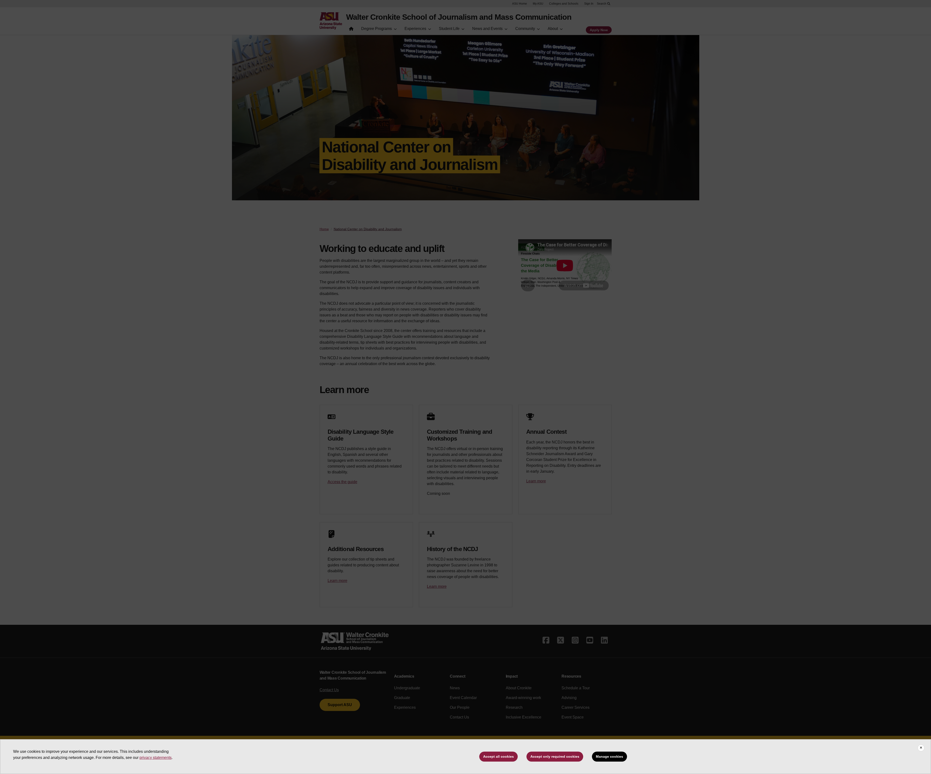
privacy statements (155, 758)
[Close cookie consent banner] (921, 748)
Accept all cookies (498, 756)
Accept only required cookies (554, 756)
